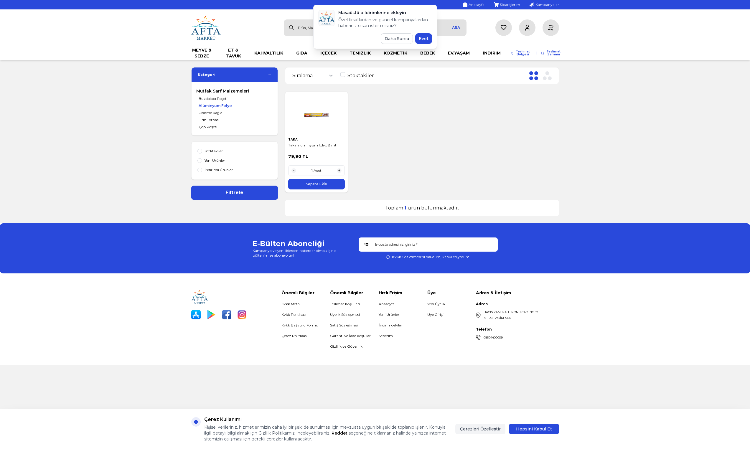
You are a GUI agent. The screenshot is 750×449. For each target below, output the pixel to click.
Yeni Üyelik (436, 304)
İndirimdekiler (390, 325)
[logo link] (206, 27)
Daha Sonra (397, 38)
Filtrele (234, 192)
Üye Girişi (435, 314)
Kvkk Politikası (293, 314)
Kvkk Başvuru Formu (299, 325)
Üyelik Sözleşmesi (345, 314)
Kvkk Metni (291, 304)
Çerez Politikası (294, 336)
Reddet (339, 433)
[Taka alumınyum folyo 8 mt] (316, 114)
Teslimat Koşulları (345, 304)
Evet (423, 38)
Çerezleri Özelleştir (480, 429)
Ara (456, 27)
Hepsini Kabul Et (534, 429)
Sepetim (386, 336)
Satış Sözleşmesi (344, 325)
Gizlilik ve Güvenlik (346, 346)
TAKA (293, 139)
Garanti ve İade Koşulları (351, 336)
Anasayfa (387, 304)
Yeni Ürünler (389, 314)
